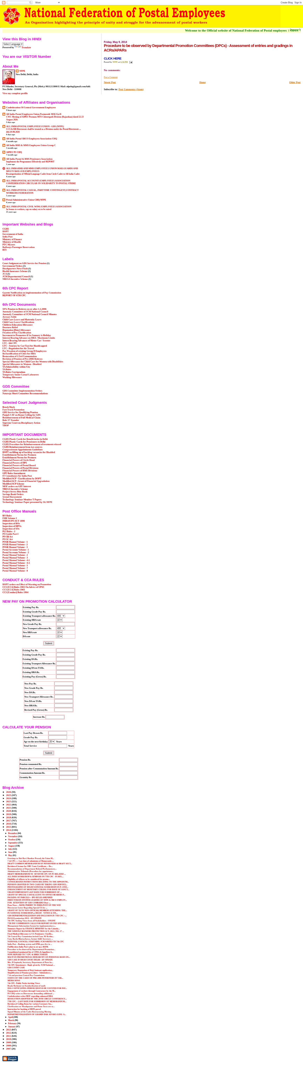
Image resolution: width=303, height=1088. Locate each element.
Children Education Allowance (17, 325)
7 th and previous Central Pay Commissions (26, 975)
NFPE (22, 71)
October (12, 839)
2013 (9, 1029)
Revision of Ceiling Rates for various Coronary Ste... (30, 1004)
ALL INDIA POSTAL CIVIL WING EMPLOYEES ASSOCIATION (38, 206)
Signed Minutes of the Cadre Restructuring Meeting (29, 1012)
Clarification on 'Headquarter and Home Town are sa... (31, 1006)
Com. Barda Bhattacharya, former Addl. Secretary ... (30, 939)
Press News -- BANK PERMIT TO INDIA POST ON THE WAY (34, 905)
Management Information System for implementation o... (32, 926)
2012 (9, 1033)
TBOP (5, 425)
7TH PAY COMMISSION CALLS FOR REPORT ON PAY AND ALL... (37, 923)
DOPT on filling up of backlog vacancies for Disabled (28, 452)
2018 (9, 817)
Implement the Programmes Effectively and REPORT (30, 161)
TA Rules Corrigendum (13, 372)
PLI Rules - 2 (8, 531)
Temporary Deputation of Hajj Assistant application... (30, 970)
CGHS (5, 229)
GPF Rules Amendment (13, 473)
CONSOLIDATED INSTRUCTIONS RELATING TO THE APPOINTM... (38, 882)
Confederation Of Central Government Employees (31, 107)
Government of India (12, 234)
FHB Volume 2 (9, 518)
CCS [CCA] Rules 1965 (13, 589)
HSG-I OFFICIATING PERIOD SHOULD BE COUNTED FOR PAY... (37, 988)
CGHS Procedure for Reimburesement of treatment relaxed (31, 444)
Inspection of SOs (10, 529)
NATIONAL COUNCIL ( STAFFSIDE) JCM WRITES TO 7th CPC (36, 941)
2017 (9, 820)
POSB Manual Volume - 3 (15, 547)
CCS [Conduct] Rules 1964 (15, 592)
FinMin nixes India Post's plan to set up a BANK (28, 947)
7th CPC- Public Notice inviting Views (24, 983)
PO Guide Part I (10, 534)
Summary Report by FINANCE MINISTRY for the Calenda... (34, 928)
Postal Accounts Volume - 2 (15, 552)
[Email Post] (130, 62)
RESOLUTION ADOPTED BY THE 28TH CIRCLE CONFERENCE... (37, 999)
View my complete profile (15, 93)
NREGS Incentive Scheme (15, 279)
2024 (9, 798)
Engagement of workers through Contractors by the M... (32, 991)
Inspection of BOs (11, 523)
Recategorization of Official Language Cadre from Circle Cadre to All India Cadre (43, 174)
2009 (9, 1042)
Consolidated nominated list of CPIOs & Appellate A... (30, 952)
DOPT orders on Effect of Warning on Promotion (26, 584)
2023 (9, 801)
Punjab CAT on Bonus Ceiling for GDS (21, 415)
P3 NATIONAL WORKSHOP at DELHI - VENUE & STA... (33, 913)
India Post (7, 236)
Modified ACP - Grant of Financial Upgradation (25, 481)
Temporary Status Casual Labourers (20, 374)
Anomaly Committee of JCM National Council (25, 311)
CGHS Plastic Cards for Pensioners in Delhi (23, 442)
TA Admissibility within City (16, 367)
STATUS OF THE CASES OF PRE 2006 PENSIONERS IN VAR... (35, 978)
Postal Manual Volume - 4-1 (16, 560)
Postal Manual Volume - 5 (15, 565)
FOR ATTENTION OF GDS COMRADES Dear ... (29, 903)
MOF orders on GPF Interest (16, 486)
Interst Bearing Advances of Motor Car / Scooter (26, 340)
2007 (9, 1049)
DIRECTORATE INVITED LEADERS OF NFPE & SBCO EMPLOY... (37, 900)
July (10, 849)
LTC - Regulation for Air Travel (18, 348)
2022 (9, 804)
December (13, 833)
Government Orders (12, 266)
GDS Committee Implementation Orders (22, 391)
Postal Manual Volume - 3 (15, 557)
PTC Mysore (8, 244)
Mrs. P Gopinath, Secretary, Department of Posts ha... (30, 962)
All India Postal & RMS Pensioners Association (29, 159)
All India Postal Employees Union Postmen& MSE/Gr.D (33, 114)
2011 (9, 1036)
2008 (9, 1045)
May (10, 855)
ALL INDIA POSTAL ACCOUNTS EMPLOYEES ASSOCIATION (38, 180)
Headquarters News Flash (15, 268)
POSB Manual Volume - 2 (15, 544)
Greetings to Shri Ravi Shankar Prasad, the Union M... (31, 858)
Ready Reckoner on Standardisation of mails (26, 986)
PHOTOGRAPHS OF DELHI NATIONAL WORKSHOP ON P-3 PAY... (38, 887)
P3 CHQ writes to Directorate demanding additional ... (31, 993)
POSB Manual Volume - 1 (15, 542)
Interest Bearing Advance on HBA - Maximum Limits (28, 338)
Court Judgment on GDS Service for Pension (24, 263)
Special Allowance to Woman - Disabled (21, 364)
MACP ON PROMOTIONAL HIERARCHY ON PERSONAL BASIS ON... (39, 957)
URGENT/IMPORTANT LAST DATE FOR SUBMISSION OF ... (35, 892)
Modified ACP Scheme (13, 484)
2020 (9, 811)
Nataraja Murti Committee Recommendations (25, 393)
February (12, 1023)
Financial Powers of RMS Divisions (19, 470)
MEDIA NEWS (14, 980)
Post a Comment (110, 77)
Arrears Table (9, 317)
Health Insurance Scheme (15, 271)
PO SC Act (7, 539)
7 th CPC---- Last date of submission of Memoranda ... (31, 861)
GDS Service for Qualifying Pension (20, 412)
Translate (26, 47)
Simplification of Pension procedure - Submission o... (30, 973)
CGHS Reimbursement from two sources (22, 447)
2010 (9, 1039)
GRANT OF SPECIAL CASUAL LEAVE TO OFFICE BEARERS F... (36, 895)
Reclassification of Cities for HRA (19, 353)
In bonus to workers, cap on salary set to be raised (28, 209)
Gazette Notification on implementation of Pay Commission (31, 293)
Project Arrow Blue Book (14, 491)
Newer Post (110, 82)
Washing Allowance (12, 377)
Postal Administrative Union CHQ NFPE (26, 200)
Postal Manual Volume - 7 (15, 568)
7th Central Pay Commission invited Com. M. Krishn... (31, 936)
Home (202, 82)
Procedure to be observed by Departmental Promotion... (31, 949)
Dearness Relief (10, 327)
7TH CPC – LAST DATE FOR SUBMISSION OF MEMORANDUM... (37, 1001)
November (13, 836)
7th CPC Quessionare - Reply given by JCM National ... (31, 965)
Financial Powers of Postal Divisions (20, 468)
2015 (9, 827)
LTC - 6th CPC (9, 343)
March (11, 1020)
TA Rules (6, 369)
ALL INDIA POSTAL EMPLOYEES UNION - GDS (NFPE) (35, 126)
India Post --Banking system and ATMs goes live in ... (30, 944)
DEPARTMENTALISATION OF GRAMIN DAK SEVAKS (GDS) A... (37, 1014)
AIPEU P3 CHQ (14, 152)
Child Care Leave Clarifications (18, 322)
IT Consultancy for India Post (17, 476)
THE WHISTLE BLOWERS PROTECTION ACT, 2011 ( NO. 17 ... (36, 931)
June (10, 852)
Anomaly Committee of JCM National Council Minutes (29, 314)
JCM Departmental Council (16, 276)
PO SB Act (7, 536)
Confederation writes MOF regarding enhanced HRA (30, 996)
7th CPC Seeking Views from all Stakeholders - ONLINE (31, 921)
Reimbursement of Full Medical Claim (21, 417)
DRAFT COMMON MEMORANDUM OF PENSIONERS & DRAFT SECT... (40, 863)
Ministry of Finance (12, 239)
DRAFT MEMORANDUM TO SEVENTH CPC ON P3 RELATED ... (37, 874)
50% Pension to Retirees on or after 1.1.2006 (24, 309)
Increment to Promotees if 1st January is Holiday (26, 335)
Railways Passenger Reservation (18, 247)
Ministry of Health (11, 242)
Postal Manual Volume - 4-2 (16, 563)
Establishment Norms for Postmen (19, 455)
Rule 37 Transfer (10, 420)
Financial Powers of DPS (14, 463)
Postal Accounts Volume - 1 (15, 550)
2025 (9, 795)
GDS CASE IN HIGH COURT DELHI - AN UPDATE (30, 960)
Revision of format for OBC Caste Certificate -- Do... (30, 866)
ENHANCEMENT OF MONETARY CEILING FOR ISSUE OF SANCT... (38, 889)
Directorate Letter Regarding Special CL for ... (27, 908)
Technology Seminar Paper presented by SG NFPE (27, 502)
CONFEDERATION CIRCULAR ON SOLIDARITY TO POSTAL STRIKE (41, 183)
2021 (9, 808)
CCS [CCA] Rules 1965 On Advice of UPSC (23, 587)
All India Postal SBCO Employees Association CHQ (31, 138)
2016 (9, 824)
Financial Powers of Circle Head (18, 460)
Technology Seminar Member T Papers (21, 499)
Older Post (295, 82)
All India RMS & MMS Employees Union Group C (31, 145)
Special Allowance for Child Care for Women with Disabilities (32, 361)
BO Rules (7, 515)
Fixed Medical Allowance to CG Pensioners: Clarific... (30, 934)
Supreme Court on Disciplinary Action (21, 423)
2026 (9, 792)
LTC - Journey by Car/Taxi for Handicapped (24, 346)
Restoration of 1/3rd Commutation (19, 356)
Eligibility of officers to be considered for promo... (29, 879)
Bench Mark (8, 407)
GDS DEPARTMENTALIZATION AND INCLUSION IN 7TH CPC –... (37, 915)
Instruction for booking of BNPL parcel (24, 1009)
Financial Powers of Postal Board (19, 465)
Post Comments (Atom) (131, 89)
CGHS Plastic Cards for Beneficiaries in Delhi (25, 439)
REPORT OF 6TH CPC (14, 295)
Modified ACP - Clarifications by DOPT (21, 478)
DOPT (5, 231)
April (10, 1017)
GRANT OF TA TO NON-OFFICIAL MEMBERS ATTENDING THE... (37, 910)
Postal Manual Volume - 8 (15, 571)
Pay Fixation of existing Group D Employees (24, 351)
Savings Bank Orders (12, 494)
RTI (4, 250)
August (11, 846)
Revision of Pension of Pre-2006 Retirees (22, 359)
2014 (9, 830)
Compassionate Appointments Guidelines (22, 449)
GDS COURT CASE (16, 967)
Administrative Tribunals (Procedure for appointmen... (31, 871)
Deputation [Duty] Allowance (16, 330)
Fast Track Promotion (13, 409)
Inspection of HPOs (11, 526)
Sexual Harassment (12, 497)
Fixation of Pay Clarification (16, 332)
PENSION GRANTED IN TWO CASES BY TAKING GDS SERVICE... (37, 884)
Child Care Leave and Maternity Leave (21, 319)
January (12, 1026)
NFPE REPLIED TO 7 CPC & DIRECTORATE (28, 954)
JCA (4, 274)
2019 (9, 814)
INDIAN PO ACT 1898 (13, 521)
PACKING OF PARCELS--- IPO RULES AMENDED (30, 897)
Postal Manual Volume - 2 (15, 555)
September (13, 842)
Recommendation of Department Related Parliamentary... (32, 869)
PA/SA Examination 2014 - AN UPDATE (25, 918)
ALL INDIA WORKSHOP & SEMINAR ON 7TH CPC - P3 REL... (35, 876)
